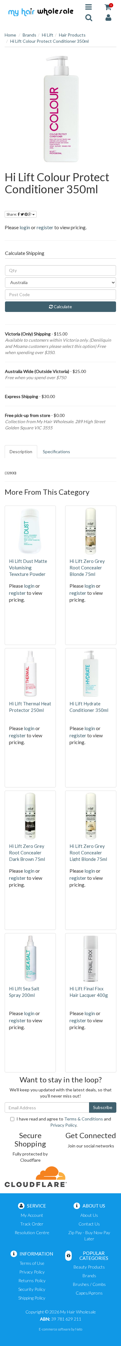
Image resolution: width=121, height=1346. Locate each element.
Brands (29, 34)
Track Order (31, 1223)
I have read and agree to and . (63, 1122)
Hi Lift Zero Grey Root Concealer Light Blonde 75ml (88, 852)
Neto (78, 1329)
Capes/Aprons (89, 1293)
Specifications (56, 451)
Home (10, 34)
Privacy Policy (63, 1125)
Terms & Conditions (83, 1118)
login (25, 227)
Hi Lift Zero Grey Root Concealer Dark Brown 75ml (27, 852)
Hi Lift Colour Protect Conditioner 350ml (49, 41)
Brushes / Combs (89, 1284)
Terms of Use (32, 1263)
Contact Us (89, 1223)
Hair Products (72, 34)
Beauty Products (89, 1266)
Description (21, 451)
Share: (12, 214)
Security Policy (31, 1289)
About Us (89, 1215)
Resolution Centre (32, 1232)
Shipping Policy (31, 1297)
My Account (32, 1215)
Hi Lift (47, 34)
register (45, 227)
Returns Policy (32, 1280)
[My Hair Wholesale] (40, 11)
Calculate (62, 306)
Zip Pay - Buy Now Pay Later (89, 1235)
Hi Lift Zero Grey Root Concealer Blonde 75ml (87, 567)
